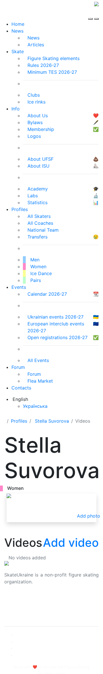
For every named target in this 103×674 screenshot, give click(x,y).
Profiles (19, 209)
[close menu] (96, 13)
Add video (71, 543)
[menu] (91, 13)
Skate (17, 51)
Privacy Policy (19, 607)
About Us (14, 600)
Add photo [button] (88, 516)
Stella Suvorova (52, 421)
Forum (18, 367)
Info (15, 109)
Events (18, 287)
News (17, 31)
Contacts (21, 388)
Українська (35, 406)
